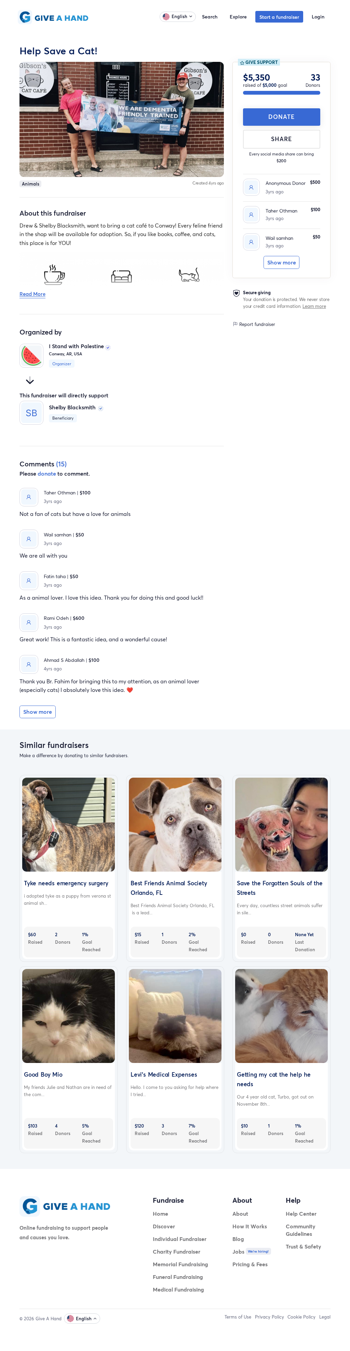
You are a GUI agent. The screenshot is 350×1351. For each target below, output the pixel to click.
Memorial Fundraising (180, 1264)
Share (281, 139)
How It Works (249, 1226)
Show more (281, 262)
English (179, 16)
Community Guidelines (300, 1230)
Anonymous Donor (286, 183)
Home (160, 1213)
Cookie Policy (301, 1317)
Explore (238, 16)
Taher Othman (281, 210)
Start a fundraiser (279, 17)
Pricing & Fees (250, 1264)
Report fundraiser (256, 324)
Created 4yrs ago (208, 183)
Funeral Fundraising (178, 1276)
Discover (164, 1226)
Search (209, 16)
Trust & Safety (303, 1246)
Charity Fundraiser (176, 1251)
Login (318, 16)
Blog (238, 1238)
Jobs (238, 1251)
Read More (32, 293)
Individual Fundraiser (179, 1238)
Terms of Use (238, 1317)
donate (47, 473)
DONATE (281, 117)
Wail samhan (279, 238)
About (240, 1213)
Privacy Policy (269, 1317)
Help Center (301, 1213)
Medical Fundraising (178, 1289)
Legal (325, 1317)
